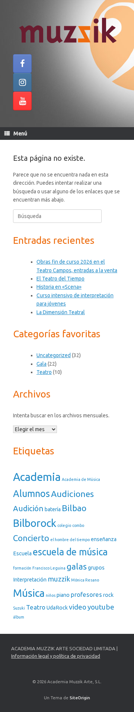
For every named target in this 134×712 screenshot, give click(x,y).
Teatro (44, 372)
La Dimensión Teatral (60, 312)
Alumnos (31, 493)
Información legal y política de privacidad (55, 656)
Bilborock (34, 523)
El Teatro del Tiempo (60, 279)
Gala (41, 364)
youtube (100, 607)
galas (77, 566)
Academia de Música (81, 479)
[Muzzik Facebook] (22, 63)
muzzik (59, 579)
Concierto (31, 538)
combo (78, 525)
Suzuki (19, 608)
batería (53, 509)
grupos (96, 568)
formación (22, 568)
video (77, 607)
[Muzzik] (67, 30)
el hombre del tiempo (70, 539)
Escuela (22, 553)
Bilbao (74, 508)
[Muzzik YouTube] (22, 101)
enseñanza (104, 539)
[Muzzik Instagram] (22, 82)
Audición (28, 508)
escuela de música (70, 552)
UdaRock (57, 608)
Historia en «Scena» (59, 287)
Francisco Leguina (49, 568)
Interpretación (30, 580)
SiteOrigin (80, 697)
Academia (37, 477)
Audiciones (72, 493)
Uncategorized (53, 355)
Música (29, 593)
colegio (64, 525)
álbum (18, 617)
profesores (86, 594)
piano (63, 595)
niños (50, 595)
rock (108, 595)
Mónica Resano (85, 580)
